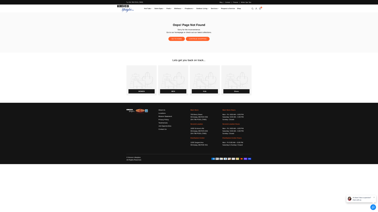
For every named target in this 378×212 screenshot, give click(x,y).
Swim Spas (158, 8)
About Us (161, 110)
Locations (162, 113)
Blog (221, 2)
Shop (239, 8)
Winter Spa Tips (246, 2)
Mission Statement (165, 116)
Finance (235, 2)
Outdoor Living (201, 8)
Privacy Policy (163, 119)
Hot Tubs (147, 8)
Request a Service (228, 8)
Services (214, 8)
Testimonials (163, 123)
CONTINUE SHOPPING (198, 39)
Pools (168, 8)
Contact (227, 2)
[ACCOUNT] (256, 8)
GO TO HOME (176, 39)
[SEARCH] (252, 8)
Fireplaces (189, 8)
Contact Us (162, 129)
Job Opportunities (164, 126)
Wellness (177, 8)
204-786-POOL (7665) (198, 119)
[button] (260, 8)
